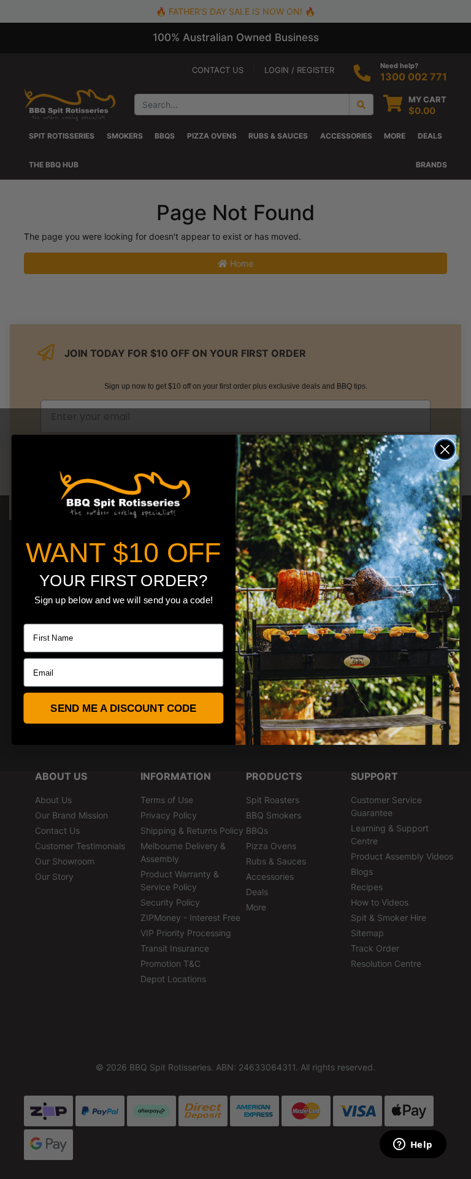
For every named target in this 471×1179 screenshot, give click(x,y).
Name (34, 615)
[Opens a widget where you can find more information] (412, 1145)
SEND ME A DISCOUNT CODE (123, 708)
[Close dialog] (445, 449)
